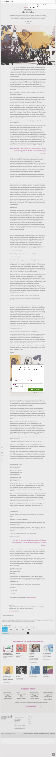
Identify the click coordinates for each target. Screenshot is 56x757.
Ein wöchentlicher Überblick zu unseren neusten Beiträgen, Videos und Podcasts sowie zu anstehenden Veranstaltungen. (28, 375)
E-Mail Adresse (18, 384)
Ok (52, 6)
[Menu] (2, 1)
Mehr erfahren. (32, 7)
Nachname (30, 380)
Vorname (15, 380)
